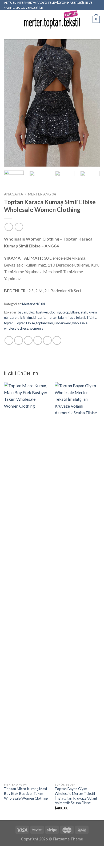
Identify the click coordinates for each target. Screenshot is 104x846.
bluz (32, 312)
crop (65, 312)
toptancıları (44, 323)
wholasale (79, 323)
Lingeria (39, 317)
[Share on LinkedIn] (57, 340)
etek (84, 312)
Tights (91, 317)
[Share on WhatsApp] (9, 340)
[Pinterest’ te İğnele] (47, 340)
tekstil (80, 317)
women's (36, 328)
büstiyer (42, 312)
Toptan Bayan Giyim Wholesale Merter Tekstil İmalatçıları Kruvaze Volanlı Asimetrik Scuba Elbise (76, 796)
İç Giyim (26, 317)
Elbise (74, 312)
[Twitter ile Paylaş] (28, 340)
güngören (11, 317)
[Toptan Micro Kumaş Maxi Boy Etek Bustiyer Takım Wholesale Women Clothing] (26, 581)
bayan (22, 312)
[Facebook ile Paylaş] (18, 340)
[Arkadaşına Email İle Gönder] (37, 340)
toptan (9, 323)
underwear (62, 323)
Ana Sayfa (13, 194)
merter (52, 317)
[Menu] (7, 19)
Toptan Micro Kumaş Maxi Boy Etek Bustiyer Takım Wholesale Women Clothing (26, 793)
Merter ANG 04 (42, 194)
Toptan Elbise (25, 323)
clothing (55, 312)
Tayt (71, 317)
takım (62, 317)
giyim (93, 312)
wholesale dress (16, 328)
